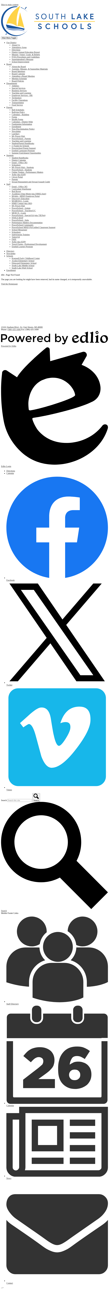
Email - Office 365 (19, 162)
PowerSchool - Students (22, 170)
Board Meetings (18, 71)
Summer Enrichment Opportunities (26, 153)
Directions (16, 50)
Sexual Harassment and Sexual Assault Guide (31, 182)
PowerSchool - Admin (21, 208)
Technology (17, 98)
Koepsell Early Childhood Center (26, 258)
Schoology (16, 165)
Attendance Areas (19, 47)
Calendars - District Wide (22, 122)
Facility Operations (20, 100)
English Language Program (23, 150)
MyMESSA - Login (20, 201)
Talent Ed (16, 237)
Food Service (17, 105)
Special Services (18, 88)
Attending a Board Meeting (23, 76)
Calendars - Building (20, 114)
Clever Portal (17, 177)
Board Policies (18, 81)
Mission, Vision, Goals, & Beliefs (26, 54)
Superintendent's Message (22, 59)
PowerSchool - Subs (20, 220)
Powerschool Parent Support (24, 148)
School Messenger (19, 230)
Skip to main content (9, 4)
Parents (15, 179)
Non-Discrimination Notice (23, 129)
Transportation (18, 102)
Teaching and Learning (21, 93)
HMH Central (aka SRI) (22, 203)
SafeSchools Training (21, 234)
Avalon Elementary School (23, 261)
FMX (14, 239)
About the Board (19, 66)
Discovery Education (20, 198)
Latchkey (16, 134)
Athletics (15, 86)
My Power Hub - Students (23, 167)
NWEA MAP (17, 218)
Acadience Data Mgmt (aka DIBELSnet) (29, 194)
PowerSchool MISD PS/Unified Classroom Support (33, 227)
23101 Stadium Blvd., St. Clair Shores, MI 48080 (22, 327)
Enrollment (16, 126)
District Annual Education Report (26, 52)
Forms (14, 117)
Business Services (19, 90)
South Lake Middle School (23, 265)
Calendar (10, 473)
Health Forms (17, 119)
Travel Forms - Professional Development (29, 244)
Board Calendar (18, 74)
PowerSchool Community (22, 225)
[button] (11, 42)
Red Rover (16, 191)
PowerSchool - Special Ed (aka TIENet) (28, 215)
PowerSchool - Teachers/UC (24, 210)
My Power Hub (18, 136)
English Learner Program (22, 246)
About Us (16, 45)
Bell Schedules (18, 110)
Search (4, 800)
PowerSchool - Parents (21, 138)
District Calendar (19, 160)
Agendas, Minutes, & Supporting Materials (30, 69)
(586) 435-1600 (14, 329)
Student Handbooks (20, 158)
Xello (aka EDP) (19, 174)
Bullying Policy (18, 112)
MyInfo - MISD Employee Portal (26, 196)
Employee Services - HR (22, 95)
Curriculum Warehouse (21, 189)
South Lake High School (22, 268)
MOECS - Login (19, 213)
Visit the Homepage (9, 284)
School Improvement (20, 62)
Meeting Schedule (19, 78)
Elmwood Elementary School (24, 263)
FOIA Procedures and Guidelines (26, 57)
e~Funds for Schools (20, 146)
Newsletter (16, 131)
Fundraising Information (22, 124)
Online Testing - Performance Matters (27, 172)
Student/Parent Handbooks (23, 143)
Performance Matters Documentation (27, 222)
